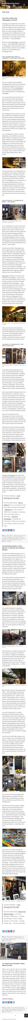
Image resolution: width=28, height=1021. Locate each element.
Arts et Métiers (21, 987)
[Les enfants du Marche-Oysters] (19, 765)
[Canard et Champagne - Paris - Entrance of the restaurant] (14, 464)
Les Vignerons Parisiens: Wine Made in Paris (13, 964)
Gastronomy (18, 535)
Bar (24, 535)
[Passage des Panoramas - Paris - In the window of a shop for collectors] (9, 450)
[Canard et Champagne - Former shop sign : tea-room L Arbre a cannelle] (21, 450)
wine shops (15, 42)
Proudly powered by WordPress (9, 1019)
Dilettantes (5, 276)
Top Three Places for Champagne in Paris (9, 19)
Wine (13, 1010)
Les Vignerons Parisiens (16, 1009)
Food (8, 538)
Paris (19, 538)
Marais (12, 938)
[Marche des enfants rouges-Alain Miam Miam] (7, 761)
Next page (26, 1015)
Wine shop (19, 539)
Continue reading (8, 998)
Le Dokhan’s (18, 88)
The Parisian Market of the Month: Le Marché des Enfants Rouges (13, 548)
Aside (5, 535)
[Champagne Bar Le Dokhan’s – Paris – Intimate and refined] (14, 68)
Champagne (15, 537)
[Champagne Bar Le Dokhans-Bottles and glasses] (22, 165)
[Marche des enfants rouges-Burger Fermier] (9, 598)
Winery (21, 1010)
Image (5, 1007)
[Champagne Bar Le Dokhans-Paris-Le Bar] (10, 162)
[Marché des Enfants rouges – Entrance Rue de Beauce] (14, 637)
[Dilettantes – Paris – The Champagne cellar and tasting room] (14, 314)
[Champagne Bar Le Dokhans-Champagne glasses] (22, 159)
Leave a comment (7, 541)
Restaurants (9, 539)
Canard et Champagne (8, 475)
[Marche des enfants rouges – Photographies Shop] (14, 888)
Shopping (15, 539)
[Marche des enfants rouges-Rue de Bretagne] (21, 598)
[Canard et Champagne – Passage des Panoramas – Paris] (14, 356)
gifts (17, 538)
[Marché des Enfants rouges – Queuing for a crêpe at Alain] (14, 676)
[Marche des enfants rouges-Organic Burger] (8, 782)
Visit (11, 1010)
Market (11, 939)
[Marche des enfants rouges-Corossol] (7, 770)
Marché (16, 938)
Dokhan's (4, 538)
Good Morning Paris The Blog (10, 4)
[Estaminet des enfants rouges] (20, 782)
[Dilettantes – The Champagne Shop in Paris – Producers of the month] (14, 212)
